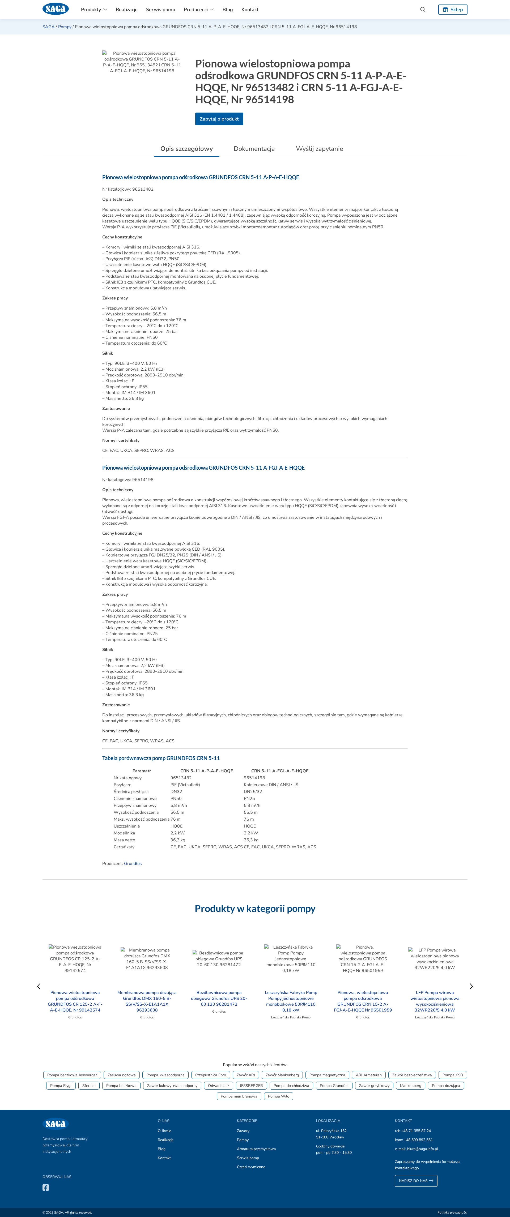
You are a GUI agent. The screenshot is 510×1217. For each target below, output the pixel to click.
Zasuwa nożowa (122, 1075)
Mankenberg (410, 1085)
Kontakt (250, 9)
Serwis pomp (160, 9)
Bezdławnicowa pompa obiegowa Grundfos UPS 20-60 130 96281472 (219, 998)
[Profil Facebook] (45, 1187)
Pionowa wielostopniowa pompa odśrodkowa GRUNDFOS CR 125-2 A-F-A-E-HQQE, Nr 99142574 (75, 1001)
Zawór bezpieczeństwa (412, 1075)
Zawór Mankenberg (282, 1075)
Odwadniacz (218, 1085)
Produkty (91, 9)
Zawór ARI (246, 1075)
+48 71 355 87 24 (416, 1130)
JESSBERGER (251, 1085)
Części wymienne (251, 1166)
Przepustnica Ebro (210, 1075)
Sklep (456, 9)
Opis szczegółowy (186, 148)
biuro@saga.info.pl (422, 1148)
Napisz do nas (414, 1180)
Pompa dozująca (446, 1085)
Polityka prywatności (452, 1212)
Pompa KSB (453, 1075)
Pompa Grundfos (334, 1085)
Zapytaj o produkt (219, 119)
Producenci (196, 9)
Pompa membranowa (239, 1096)
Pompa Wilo (278, 1096)
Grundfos (133, 864)
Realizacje (127, 9)
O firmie (164, 1130)
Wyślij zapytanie (319, 148)
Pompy (64, 27)
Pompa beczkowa (121, 1085)
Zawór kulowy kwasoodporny (172, 1085)
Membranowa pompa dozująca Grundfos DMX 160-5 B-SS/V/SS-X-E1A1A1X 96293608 (147, 1001)
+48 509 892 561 (418, 1139)
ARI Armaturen (369, 1075)
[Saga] (55, 9)
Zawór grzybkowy (374, 1085)
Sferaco (89, 1085)
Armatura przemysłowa (256, 1148)
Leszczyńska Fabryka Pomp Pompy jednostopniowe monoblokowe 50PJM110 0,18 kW (291, 1001)
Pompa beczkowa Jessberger (72, 1075)
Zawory (243, 1130)
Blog (228, 9)
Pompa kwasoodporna (165, 1075)
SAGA (48, 27)
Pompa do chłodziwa (291, 1085)
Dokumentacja (254, 148)
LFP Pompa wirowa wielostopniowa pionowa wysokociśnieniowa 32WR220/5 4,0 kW (435, 1001)
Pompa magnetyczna (327, 1075)
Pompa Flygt (61, 1085)
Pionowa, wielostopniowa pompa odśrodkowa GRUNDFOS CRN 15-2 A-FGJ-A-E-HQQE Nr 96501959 (363, 1001)
